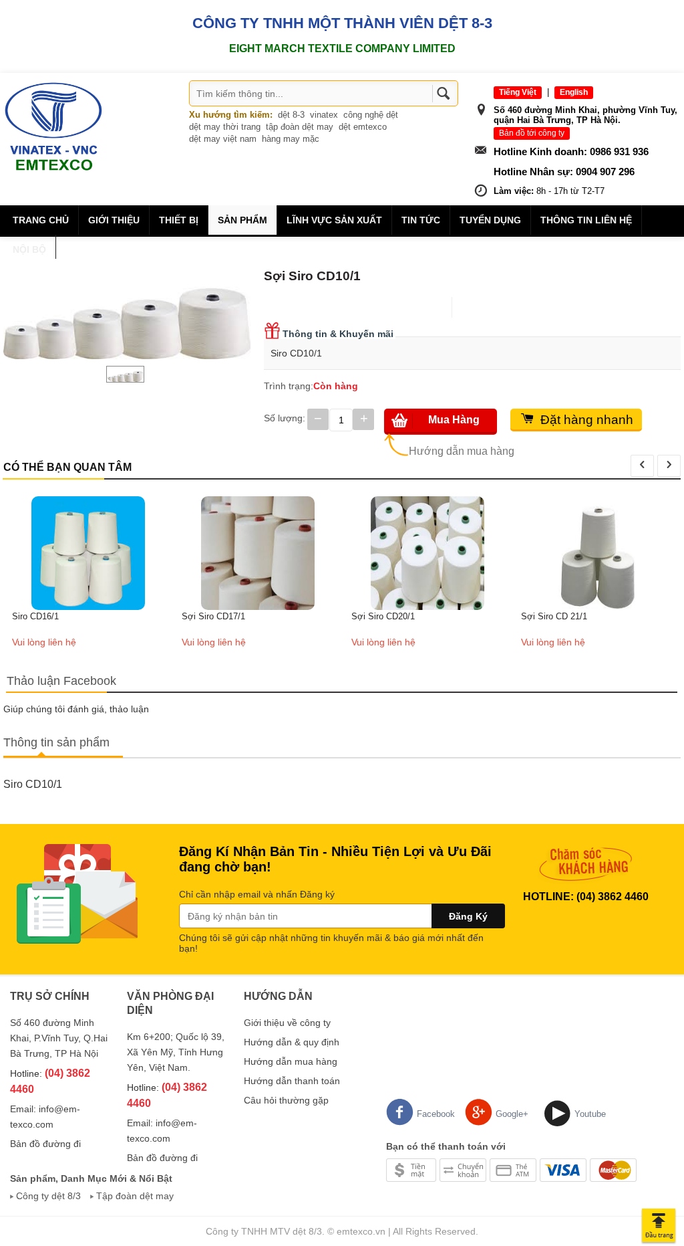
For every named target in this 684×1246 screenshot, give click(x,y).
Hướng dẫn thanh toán (292, 1080)
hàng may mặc (290, 139)
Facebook (436, 1114)
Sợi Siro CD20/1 (383, 616)
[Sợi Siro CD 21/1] (597, 552)
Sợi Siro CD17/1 (213, 616)
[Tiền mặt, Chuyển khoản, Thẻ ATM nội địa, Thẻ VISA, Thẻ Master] (511, 1169)
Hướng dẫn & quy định (291, 1042)
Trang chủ (41, 220)
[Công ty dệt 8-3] (53, 125)
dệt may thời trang (225, 127)
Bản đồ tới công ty (531, 133)
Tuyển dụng (490, 220)
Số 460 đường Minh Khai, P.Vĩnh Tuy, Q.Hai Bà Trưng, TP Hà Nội (59, 1038)
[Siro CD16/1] (88, 552)
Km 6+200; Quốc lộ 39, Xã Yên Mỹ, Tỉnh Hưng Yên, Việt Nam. (175, 1052)
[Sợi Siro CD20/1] (427, 552)
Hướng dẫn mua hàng (461, 451)
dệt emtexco (363, 127)
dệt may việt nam (222, 139)
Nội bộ (29, 249)
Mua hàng (454, 419)
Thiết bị (178, 220)
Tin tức (420, 220)
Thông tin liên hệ (586, 220)
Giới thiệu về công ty (287, 1022)
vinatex (324, 115)
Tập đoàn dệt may (135, 1195)
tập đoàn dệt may (299, 127)
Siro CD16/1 (35, 616)
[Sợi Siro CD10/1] (126, 309)
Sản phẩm (242, 220)
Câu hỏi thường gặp (286, 1100)
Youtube (590, 1114)
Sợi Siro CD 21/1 (554, 616)
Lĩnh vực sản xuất (334, 220)
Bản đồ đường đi (45, 1143)
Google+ (512, 1114)
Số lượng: (284, 418)
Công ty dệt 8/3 (48, 1195)
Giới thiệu (114, 220)
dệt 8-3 (291, 115)
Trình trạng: (288, 386)
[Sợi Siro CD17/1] (258, 552)
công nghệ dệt (370, 115)
